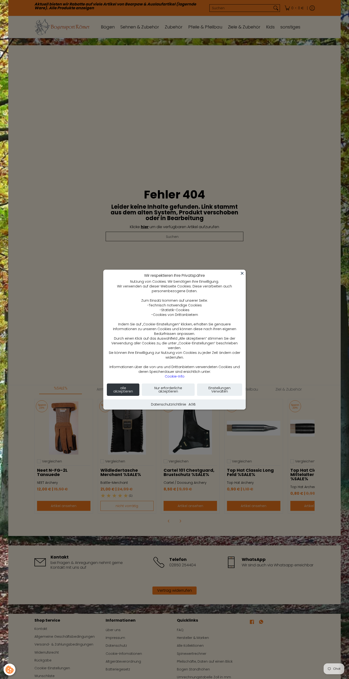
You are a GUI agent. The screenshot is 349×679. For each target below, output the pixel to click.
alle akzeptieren (123, 390)
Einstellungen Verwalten (219, 390)
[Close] (242, 273)
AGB (192, 404)
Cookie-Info (174, 376)
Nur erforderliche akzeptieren (168, 390)
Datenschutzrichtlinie (168, 404)
